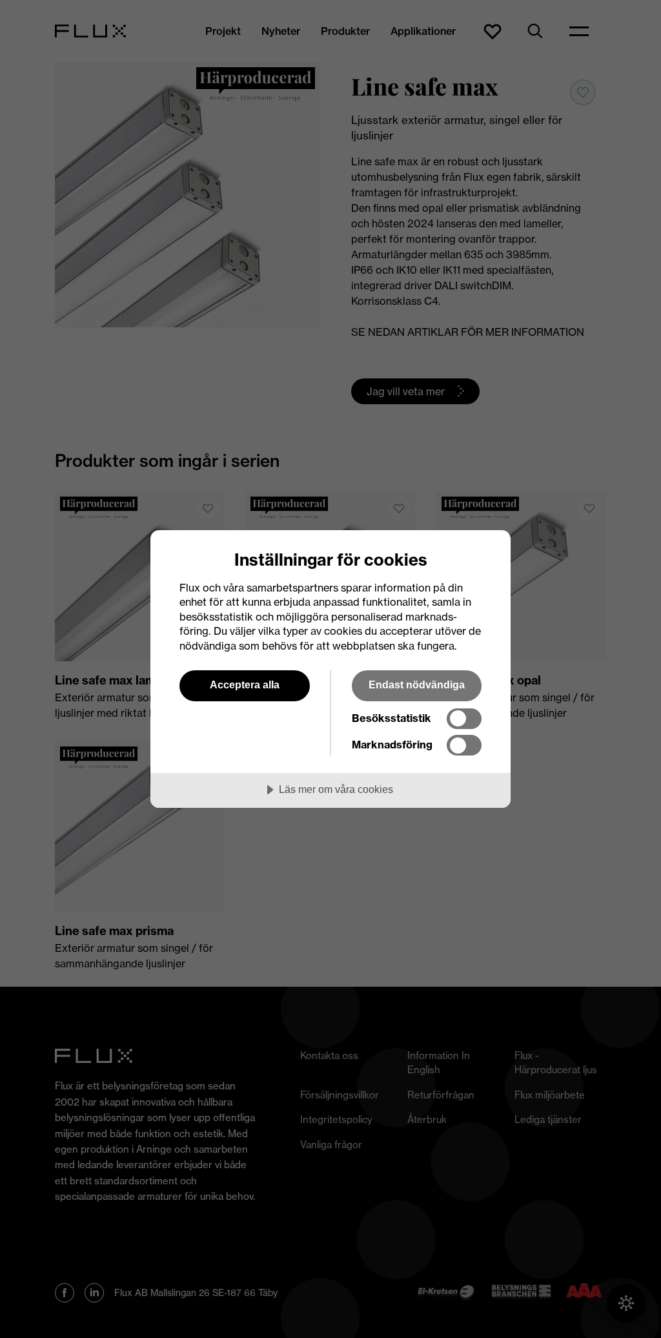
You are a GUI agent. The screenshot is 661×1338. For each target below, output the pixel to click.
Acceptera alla (245, 684)
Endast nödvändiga (417, 684)
